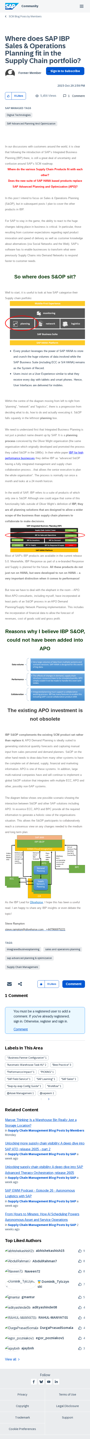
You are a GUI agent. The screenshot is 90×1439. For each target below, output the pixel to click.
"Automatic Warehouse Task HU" (25, 1064)
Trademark (22, 1417)
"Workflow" (53, 1086)
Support (67, 1417)
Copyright (22, 1406)
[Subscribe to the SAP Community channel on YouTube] (48, 1381)
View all (10, 1359)
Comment (21, 1029)
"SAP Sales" (67, 1079)
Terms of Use (67, 1394)
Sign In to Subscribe (65, 71)
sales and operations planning (62, 949)
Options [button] (48, 78)
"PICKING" (46, 1072)
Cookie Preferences (22, 1429)
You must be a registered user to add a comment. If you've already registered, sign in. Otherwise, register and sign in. (42, 1016)
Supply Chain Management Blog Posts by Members (46, 1130)
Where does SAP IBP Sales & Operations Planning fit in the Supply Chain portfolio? (43, 50)
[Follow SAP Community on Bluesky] (41, 1381)
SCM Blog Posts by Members (25, 16)
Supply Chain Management (22, 967)
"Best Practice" (60, 1064)
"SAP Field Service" (17, 1079)
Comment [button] (74, 984)
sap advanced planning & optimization (29, 958)
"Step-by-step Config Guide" (23, 1086)
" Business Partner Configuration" (26, 1057)
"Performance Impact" (19, 1072)
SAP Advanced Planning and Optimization (31, 123)
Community (29, 6)
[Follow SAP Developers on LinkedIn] (56, 1381)
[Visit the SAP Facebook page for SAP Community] (33, 1381)
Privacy (22, 1394)
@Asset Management (19, 1093)
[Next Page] (48, 1099)
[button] (8, 96)
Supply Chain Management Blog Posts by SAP (42, 1154)
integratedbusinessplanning (23, 949)
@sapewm (46, 1093)
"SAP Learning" (44, 1079)
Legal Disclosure (67, 1406)
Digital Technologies (19, 115)
